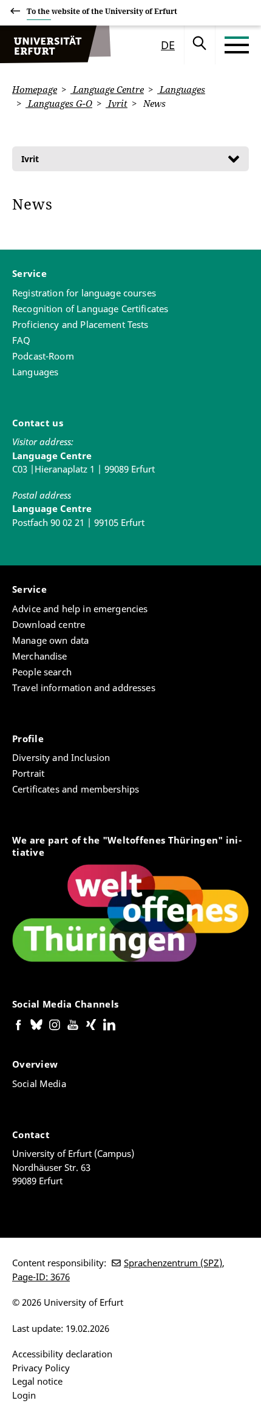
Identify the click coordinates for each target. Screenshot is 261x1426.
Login (24, 1395)
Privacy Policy (41, 1368)
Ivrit (116, 103)
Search (200, 45)
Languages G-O (58, 103)
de (168, 45)
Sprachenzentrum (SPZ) (173, 1263)
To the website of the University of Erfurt (102, 11)
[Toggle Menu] (237, 45)
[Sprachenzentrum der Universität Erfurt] (55, 45)
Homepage (34, 89)
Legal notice (37, 1381)
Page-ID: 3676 (41, 1277)
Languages (181, 89)
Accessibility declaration (62, 1354)
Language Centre (107, 89)
